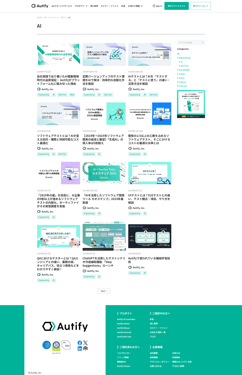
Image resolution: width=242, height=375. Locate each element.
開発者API (121, 361)
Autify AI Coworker (126, 319)
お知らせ (176, 353)
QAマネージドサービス (62, 5)
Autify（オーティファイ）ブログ (51, 17)
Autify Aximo (123, 323)
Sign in (157, 6)
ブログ (153, 336)
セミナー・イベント (109, 5)
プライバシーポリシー (159, 361)
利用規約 (176, 357)
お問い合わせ (156, 366)
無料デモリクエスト (176, 5)
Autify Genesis (124, 332)
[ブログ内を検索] (203, 42)
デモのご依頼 (178, 366)
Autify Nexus (123, 327)
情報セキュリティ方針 (182, 361)
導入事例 (94, 5)
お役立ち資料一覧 (158, 332)
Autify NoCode (124, 336)
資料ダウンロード (200, 5)
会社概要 (154, 353)
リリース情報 (123, 357)
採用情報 (154, 357)
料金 (123, 5)
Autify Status (123, 366)
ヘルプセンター (124, 353)
